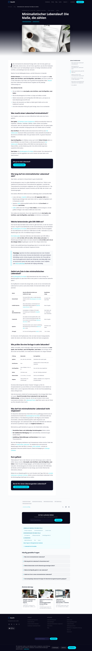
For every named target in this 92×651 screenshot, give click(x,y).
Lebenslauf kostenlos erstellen (21, 487)
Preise (52, 2)
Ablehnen (64, 647)
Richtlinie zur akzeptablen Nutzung (74, 627)
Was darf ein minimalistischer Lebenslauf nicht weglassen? (77, 82)
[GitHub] (19, 624)
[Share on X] (63, 507)
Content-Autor (48, 530)
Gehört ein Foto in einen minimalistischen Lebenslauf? (38, 574)
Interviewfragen (50, 621)
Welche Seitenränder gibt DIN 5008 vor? (77, 71)
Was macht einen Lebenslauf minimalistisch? (77, 63)
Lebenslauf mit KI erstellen (30, 546)
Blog (56, 2)
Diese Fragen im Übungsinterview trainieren (33, 543)
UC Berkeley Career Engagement (26, 121)
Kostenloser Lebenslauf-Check (34, 625)
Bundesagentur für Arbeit (26, 151)
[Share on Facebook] (69, 507)
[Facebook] (11, 624)
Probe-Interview (31, 621)
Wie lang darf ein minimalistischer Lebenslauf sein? (77, 67)
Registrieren (80, 2)
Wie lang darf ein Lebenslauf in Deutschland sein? (36, 561)
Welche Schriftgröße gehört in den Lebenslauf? (36, 570)
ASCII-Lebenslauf (20, 263)
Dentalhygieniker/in (46, 535)
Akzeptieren (72, 647)
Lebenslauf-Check (30, 400)
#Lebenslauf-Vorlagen (26, 501)
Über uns (69, 629)
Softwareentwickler (36, 535)
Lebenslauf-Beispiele (51, 619)
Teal (35, 540)
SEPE (19, 203)
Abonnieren (58, 520)
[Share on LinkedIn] (66, 507)
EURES (14, 207)
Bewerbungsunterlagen (27, 21)
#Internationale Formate (27, 503)
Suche (60, 2)
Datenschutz (69, 619)
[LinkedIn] (9, 624)
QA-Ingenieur (27, 535)
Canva (39, 540)
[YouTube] (16, 624)
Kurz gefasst (74, 85)
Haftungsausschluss (71, 625)
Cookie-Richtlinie (70, 623)
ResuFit (50, 80)
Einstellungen (55, 647)
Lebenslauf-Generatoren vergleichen (55, 623)
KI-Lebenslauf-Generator (33, 619)
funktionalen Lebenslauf (23, 444)
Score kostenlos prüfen (19, 164)
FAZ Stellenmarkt (15, 236)
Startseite (10, 6)
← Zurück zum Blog (26, 507)
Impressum (69, 631)
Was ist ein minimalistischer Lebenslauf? (34, 557)
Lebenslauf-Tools (36, 21)
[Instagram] (14, 624)
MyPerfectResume (28, 540)
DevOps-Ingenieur (28, 530)
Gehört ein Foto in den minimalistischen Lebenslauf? (77, 75)
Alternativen (49, 625)
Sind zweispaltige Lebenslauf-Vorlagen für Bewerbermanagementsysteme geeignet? (45, 578)
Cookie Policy (26, 649)
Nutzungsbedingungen (72, 621)
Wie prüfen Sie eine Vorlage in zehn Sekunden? (77, 78)
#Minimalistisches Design (48, 501)
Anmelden (72, 2)
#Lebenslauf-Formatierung (37, 501)
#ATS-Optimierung (58, 501)
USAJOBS (23, 197)
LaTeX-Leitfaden (36, 446)
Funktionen (47, 2)
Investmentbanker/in (38, 530)
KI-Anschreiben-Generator (33, 623)
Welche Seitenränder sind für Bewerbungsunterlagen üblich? (39, 565)
